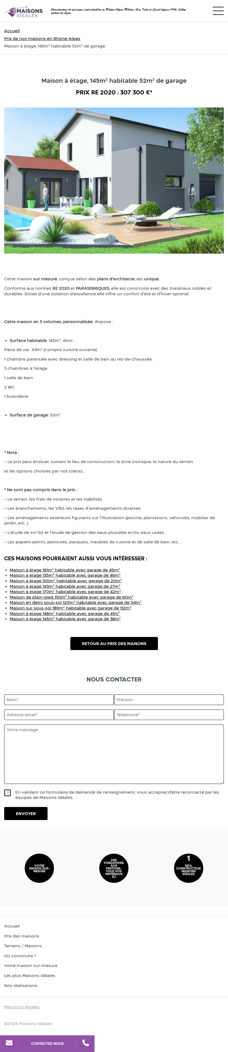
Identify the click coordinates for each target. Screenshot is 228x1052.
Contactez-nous (47, 1043)
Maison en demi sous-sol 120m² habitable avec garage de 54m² (76, 602)
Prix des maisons (21, 936)
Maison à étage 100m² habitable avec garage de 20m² (66, 580)
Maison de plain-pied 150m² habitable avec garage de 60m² (71, 597)
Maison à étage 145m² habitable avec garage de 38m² (65, 618)
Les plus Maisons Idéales (29, 975)
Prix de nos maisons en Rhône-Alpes (42, 38)
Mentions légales (21, 1006)
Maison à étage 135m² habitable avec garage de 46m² (65, 575)
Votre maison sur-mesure (31, 965)
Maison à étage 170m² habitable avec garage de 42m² (65, 591)
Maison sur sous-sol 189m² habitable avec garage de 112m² (70, 608)
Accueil (12, 30)
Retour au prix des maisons (114, 643)
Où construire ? (20, 955)
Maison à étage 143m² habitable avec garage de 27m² (65, 586)
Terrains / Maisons (23, 945)
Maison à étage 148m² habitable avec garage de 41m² (65, 613)
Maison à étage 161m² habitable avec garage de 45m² (65, 570)
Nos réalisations (21, 985)
